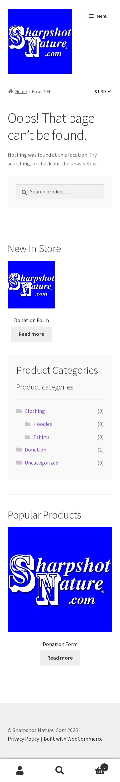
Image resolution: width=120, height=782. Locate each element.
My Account (20, 770)
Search (60, 770)
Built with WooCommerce (73, 738)
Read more (31, 333)
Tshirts (41, 437)
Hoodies (42, 424)
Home (21, 91)
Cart (92, 765)
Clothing (35, 411)
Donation (35, 449)
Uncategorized (41, 462)
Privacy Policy (23, 738)
